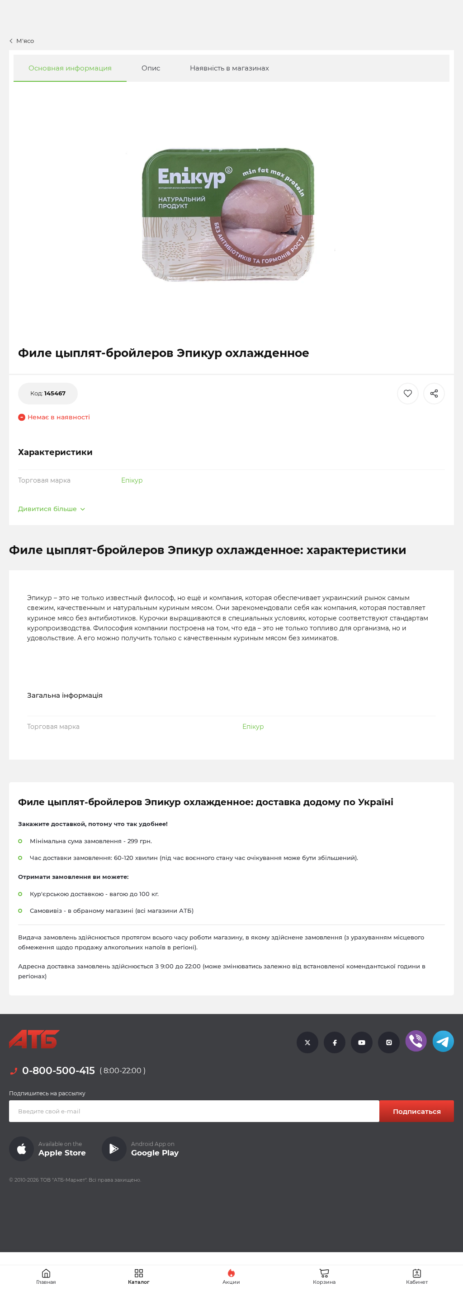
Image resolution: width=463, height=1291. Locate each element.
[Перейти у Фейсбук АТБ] (334, 1042)
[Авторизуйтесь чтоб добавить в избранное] (408, 393)
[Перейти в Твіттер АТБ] (307, 1042)
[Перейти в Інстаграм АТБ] (389, 1042)
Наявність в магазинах (229, 68)
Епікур (132, 480)
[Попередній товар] (41, 605)
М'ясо (25, 40)
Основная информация (70, 68)
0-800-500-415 (58, 1071)
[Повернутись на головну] (34, 1039)
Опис (151, 68)
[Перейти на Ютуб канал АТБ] (362, 1042)
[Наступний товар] (421, 605)
